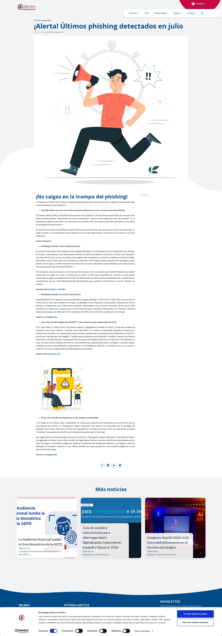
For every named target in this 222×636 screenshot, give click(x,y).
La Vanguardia (50, 454)
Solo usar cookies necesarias (195, 622)
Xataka (62, 289)
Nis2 (147, 13)
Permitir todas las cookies (195, 614)
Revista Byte (50, 289)
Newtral (47, 241)
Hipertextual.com (51, 354)
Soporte (200, 4)
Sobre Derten (161, 13)
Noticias (177, 13)
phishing (145, 195)
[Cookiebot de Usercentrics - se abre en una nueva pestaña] (22, 631)
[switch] (79, 631)
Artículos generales (42, 20)
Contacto (191, 13)
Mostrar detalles (142, 631)
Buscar (203, 13)
